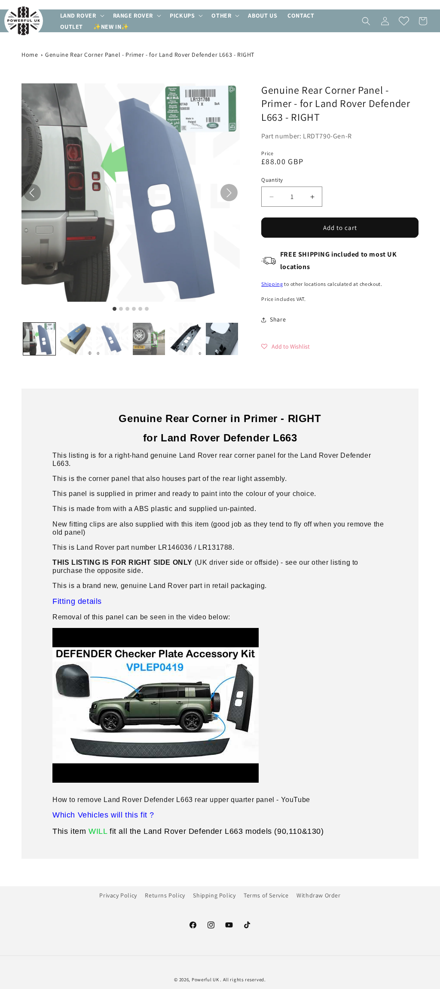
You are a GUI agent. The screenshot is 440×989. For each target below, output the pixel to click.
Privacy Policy (118, 895)
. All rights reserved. (243, 980)
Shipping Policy (214, 895)
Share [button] (278, 319)
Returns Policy (165, 895)
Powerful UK (206, 980)
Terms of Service (266, 895)
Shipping (272, 284)
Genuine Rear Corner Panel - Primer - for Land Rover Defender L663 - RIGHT (149, 54)
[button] (81, 15)
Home (29, 54)
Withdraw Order (318, 895)
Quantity (272, 180)
